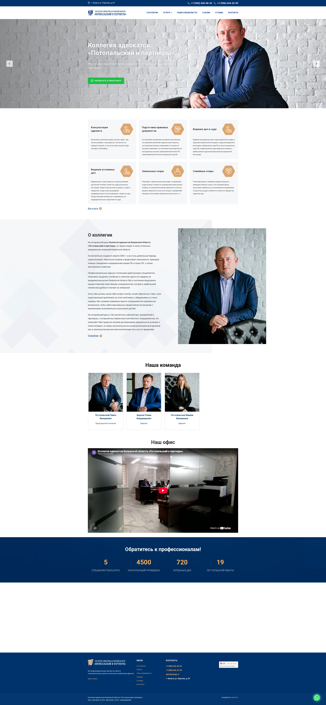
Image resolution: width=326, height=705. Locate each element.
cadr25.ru (234, 697)
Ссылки (206, 13)
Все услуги (93, 208)
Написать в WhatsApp (107, 75)
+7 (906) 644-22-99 (227, 3)
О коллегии (152, 13)
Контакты (233, 13)
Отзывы (219, 13)
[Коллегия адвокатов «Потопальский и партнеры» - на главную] (107, 13)
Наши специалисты (187, 13)
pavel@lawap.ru (172, 674)
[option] (163, 63)
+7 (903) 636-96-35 (201, 3)
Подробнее (93, 335)
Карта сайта (92, 679)
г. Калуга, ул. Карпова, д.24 (102, 3)
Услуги (166, 13)
